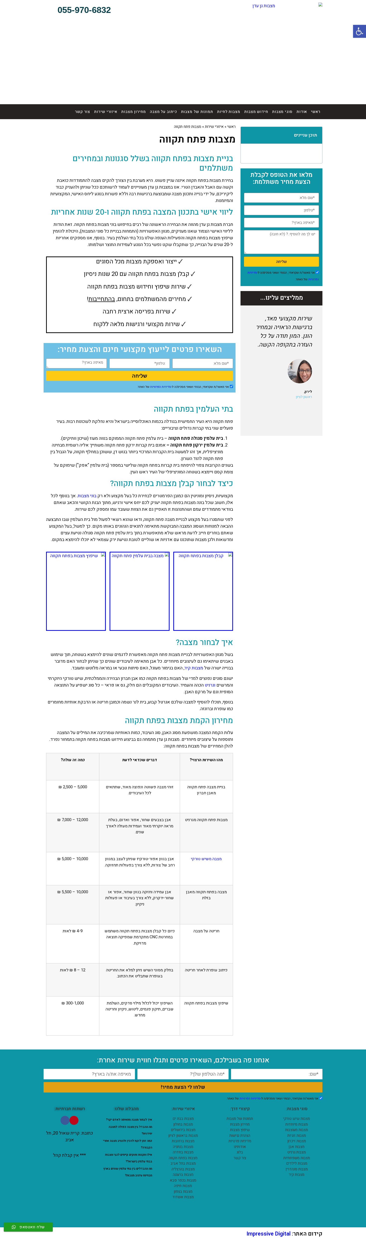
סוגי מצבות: (296, 1109)
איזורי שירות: (183, 1109)
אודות (302, 111)
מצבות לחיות (228, 111)
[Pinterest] (73, 1120)
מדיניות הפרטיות (160, 387)
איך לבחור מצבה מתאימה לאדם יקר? (129, 1119)
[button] (80, 9)
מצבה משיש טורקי (206, 859)
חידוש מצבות (256, 111)
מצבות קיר (193, 668)
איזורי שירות (105, 111)
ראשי (315, 111)
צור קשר (82, 111)
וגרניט (210, 685)
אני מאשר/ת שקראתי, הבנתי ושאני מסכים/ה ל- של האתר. (183, 387)
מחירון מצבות (133, 111)
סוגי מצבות (282, 111)
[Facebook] (65, 1120)
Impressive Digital (268, 1234)
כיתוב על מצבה (163, 111)
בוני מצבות (87, 496)
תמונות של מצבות (197, 111)
